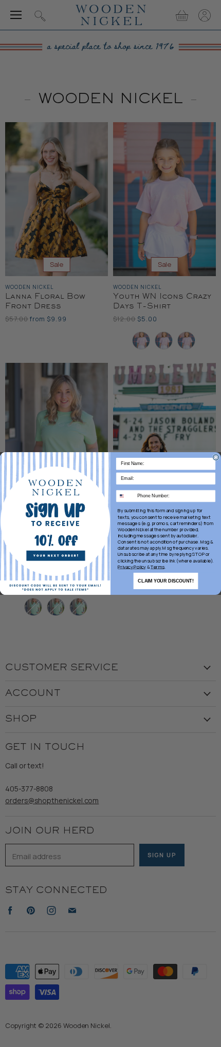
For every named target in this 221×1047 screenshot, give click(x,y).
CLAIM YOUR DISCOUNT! (165, 580)
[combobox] (126, 496)
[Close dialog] (216, 457)
